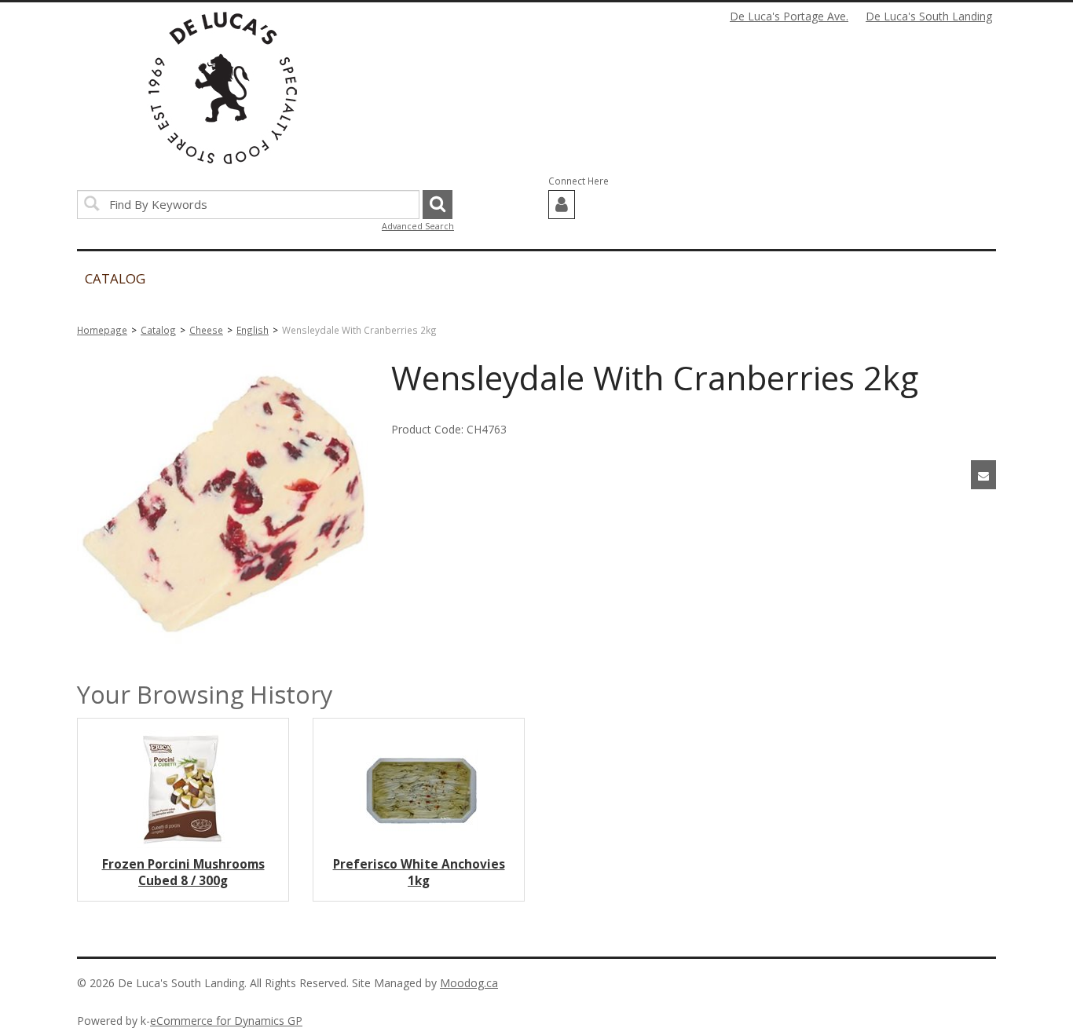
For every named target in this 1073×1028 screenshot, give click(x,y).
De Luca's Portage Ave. (789, 16)
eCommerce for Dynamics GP (226, 1020)
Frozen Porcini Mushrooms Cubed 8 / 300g (183, 872)
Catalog (158, 330)
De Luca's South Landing (929, 16)
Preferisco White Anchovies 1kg (419, 872)
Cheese (206, 330)
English (252, 330)
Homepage (102, 330)
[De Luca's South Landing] (222, 88)
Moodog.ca (469, 982)
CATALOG (115, 278)
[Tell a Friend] (983, 474)
